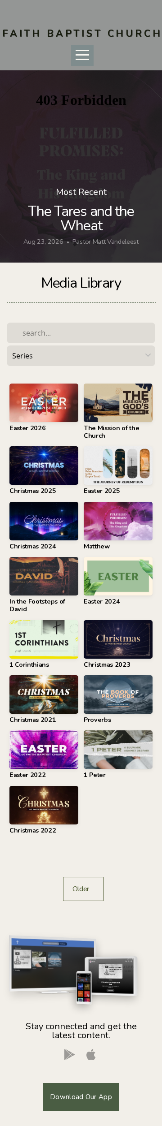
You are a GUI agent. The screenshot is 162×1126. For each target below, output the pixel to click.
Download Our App (81, 1096)
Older (83, 889)
